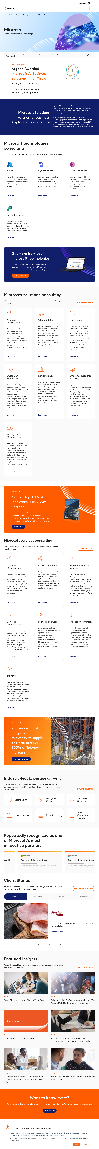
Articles (6, 997)
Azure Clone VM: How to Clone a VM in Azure (24, 1000)
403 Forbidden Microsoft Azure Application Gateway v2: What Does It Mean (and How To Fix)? (24, 1079)
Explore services (86, 548)
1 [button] (45, 944)
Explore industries (85, 789)
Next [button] (60, 945)
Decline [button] (85, 1144)
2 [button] (47, 944)
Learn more (18, 527)
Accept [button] (76, 1144)
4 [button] (51, 944)
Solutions (26, 55)
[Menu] (93, 8)
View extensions (20, 276)
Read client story (21, 759)
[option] (65, 862)
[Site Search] (87, 8)
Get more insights (85, 967)
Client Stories (57, 55)
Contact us (49, 1111)
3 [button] (49, 944)
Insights (88, 55)
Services (42, 55)
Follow (92, 3)
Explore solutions (85, 303)
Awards (72, 55)
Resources (7, 1035)
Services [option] (38, 897)
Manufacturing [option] (15, 897)
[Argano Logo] (9, 8)
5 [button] (53, 944)
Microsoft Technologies (11, 55)
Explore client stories (83, 888)
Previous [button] (39, 945)
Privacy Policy (60, 1135)
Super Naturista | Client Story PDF (19, 1038)
